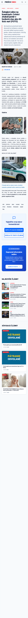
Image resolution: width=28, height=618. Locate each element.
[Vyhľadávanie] (22, 2)
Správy (17, 8)
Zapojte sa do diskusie (14, 230)
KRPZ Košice (10, 8)
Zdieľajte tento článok (14, 235)
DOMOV (3, 8)
